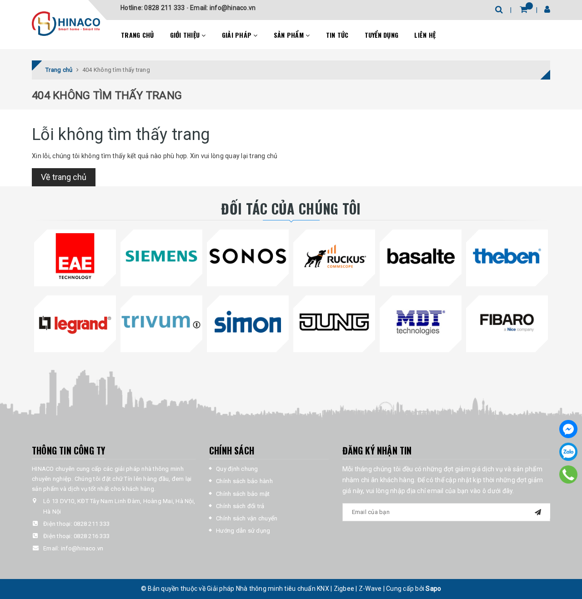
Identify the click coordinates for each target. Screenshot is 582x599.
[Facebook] (568, 429)
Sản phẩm (290, 35)
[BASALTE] (421, 256)
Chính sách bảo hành (244, 481)
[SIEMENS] (161, 256)
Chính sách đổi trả (240, 506)
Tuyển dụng (382, 35)
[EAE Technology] (75, 256)
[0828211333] (569, 474)
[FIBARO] (507, 322)
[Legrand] (75, 322)
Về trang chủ (63, 177)
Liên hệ (425, 35)
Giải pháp (238, 35)
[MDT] (421, 322)
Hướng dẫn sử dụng (243, 530)
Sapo (433, 588)
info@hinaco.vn (82, 548)
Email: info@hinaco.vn (223, 7)
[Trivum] (161, 322)
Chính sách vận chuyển (246, 518)
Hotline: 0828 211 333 (153, 7)
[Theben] (507, 256)
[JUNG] (334, 322)
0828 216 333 (92, 536)
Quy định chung (237, 468)
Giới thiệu (186, 35)
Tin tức (337, 35)
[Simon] (248, 322)
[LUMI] (334, 256)
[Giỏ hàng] (523, 9)
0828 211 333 (92, 523)
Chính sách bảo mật (243, 493)
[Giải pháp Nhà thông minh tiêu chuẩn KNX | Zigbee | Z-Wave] (66, 23)
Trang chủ (137, 35)
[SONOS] (248, 256)
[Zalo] (568, 452)
